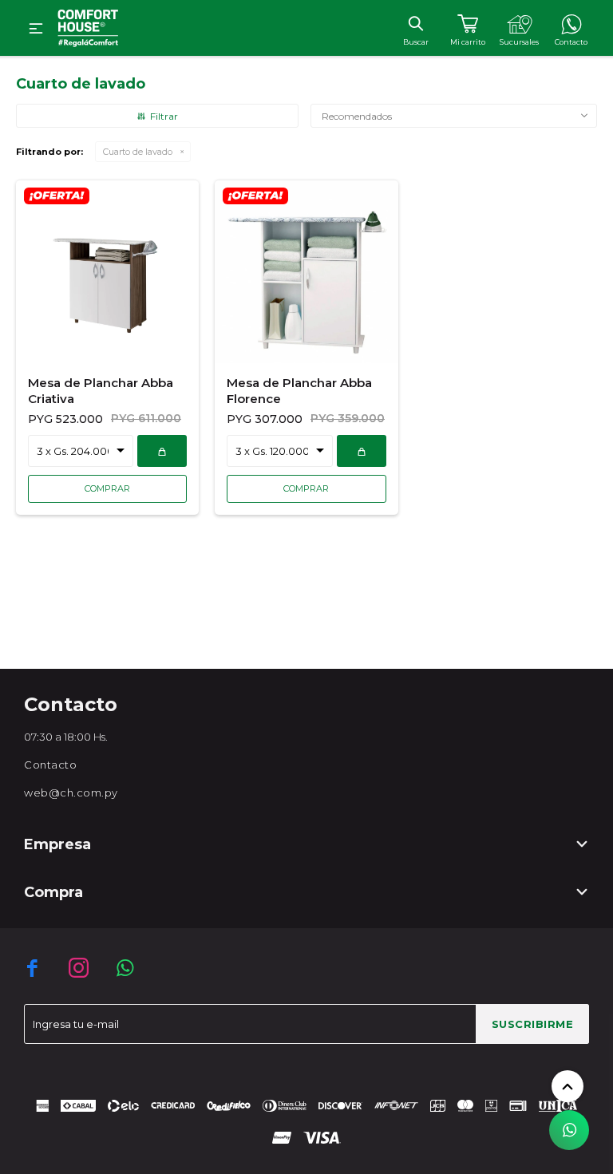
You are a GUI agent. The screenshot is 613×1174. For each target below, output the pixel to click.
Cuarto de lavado (137, 151)
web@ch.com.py (71, 792)
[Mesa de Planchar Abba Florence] (306, 271)
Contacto (50, 764)
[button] (415, 23)
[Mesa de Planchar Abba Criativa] (107, 271)
